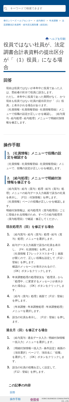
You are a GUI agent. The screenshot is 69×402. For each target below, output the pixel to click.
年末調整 (53, 20)
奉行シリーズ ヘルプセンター (18, 20)
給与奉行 (41, 20)
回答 (12, 392)
